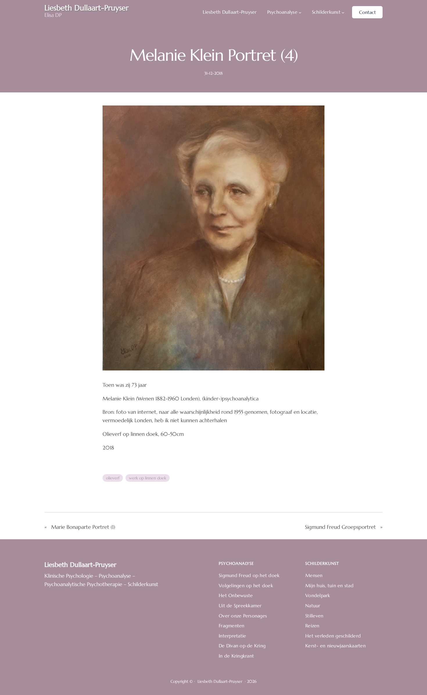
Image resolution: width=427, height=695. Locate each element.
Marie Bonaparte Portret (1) (83, 527)
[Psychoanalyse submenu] (300, 12)
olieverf (112, 478)
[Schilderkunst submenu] (343, 12)
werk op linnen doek (147, 478)
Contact (367, 12)
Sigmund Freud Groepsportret (340, 527)
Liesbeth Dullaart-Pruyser (80, 565)
